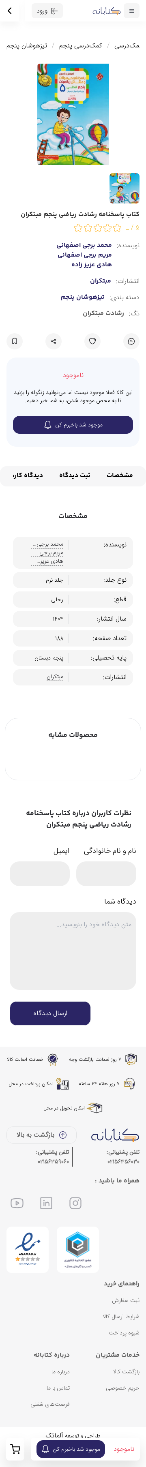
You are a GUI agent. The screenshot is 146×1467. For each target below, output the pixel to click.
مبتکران (100, 281)
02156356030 (123, 1161)
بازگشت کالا (126, 1371)
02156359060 (53, 1161)
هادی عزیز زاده (91, 265)
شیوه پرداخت (124, 1332)
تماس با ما (58, 1387)
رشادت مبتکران (103, 314)
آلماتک (54, 1436)
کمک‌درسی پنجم (80, 46)
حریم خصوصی (123, 1387)
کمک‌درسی (128, 46)
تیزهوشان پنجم (26, 46)
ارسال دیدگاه (50, 1013)
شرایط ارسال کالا (121, 1316)
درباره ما (61, 1371)
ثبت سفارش (126, 1300)
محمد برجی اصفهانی (84, 246)
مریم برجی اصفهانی (85, 255)
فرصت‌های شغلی (50, 1404)
